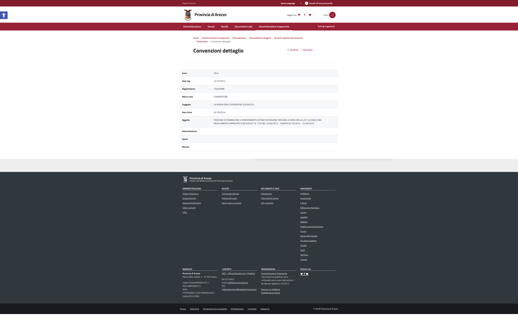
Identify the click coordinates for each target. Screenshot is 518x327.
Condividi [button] (293, 49)
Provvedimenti (239, 38)
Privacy (183, 308)
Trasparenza (266, 193)
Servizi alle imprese (308, 236)
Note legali (194, 308)
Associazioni (305, 198)
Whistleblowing (237, 308)
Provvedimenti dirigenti (260, 38)
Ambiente (304, 193)
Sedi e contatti (189, 207)
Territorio (304, 254)
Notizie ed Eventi (229, 198)
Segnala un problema (270, 289)
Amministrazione (192, 26)
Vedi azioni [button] (307, 49)
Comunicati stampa (230, 193)
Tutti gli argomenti (326, 26)
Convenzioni (202, 41)
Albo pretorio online (270, 198)
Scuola (303, 231)
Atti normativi (267, 203)
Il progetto (252, 308)
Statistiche (265, 308)
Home (196, 38)
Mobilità (303, 221)
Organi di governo (190, 193)
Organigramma (189, 198)
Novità (224, 26)
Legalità (303, 217)
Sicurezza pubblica (308, 240)
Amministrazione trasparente (274, 26)
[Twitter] (299, 15)
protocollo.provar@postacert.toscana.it (239, 289)
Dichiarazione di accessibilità (215, 308)
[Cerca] (332, 15)
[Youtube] (310, 15)
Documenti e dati (243, 26)
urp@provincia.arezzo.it (237, 282)
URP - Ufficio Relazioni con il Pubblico (238, 273)
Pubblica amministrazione (311, 226)
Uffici (185, 212)
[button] (4, 15)
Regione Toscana (188, 3)
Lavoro (303, 212)
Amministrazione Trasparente (274, 273)
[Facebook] (304, 15)
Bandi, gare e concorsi (231, 203)
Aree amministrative (192, 203)
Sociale (303, 245)
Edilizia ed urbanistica (309, 207)
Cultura (303, 203)
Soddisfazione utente (270, 292)
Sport (302, 250)
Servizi (211, 26)
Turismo (303, 259)
